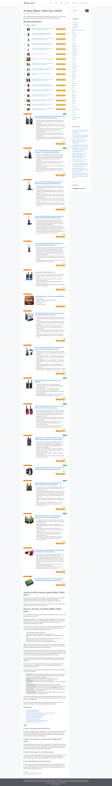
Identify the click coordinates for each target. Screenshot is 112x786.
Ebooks (74, 48)
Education (74, 49)
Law (73, 87)
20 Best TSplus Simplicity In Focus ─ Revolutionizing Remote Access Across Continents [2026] (80, 165)
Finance (74, 57)
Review (56, 2)
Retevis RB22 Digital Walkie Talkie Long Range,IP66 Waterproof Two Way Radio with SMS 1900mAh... (48, 151)
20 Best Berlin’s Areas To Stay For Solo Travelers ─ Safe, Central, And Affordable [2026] (80, 150)
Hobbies (74, 77)
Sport (73, 103)
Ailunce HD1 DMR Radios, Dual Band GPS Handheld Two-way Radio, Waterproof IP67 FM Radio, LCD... (49, 244)
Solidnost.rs (58, 784)
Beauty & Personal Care (77, 30)
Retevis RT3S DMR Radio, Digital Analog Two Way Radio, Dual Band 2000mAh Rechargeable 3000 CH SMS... (49, 217)
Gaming (74, 71)
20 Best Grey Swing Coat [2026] (31, 774)
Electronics (74, 51)
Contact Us (67, 2)
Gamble (74, 65)
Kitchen (74, 85)
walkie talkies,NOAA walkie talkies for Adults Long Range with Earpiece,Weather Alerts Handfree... (49, 314)
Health (73, 75)
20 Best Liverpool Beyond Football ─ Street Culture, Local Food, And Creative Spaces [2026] (80, 136)
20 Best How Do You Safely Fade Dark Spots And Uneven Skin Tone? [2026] (80, 131)
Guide (73, 73)
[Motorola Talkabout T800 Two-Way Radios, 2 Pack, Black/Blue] (28, 74)
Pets (73, 93)
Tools (73, 113)
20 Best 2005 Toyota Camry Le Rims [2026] (33, 772)
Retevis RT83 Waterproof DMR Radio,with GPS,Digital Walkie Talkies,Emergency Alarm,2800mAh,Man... (48, 182)
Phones (74, 95)
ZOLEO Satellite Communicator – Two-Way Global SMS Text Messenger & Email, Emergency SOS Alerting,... (49, 579)
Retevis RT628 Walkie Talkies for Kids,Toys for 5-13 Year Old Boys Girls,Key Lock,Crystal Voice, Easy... (49, 407)
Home (51, 2)
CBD (73, 42)
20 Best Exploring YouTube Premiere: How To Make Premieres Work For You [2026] (80, 170)
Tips (73, 111)
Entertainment (75, 53)
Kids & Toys (75, 83)
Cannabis (74, 36)
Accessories (75, 22)
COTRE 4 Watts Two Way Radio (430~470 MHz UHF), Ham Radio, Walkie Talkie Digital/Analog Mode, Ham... (49, 348)
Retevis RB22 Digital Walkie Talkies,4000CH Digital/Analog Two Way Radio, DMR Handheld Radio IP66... (50, 117)
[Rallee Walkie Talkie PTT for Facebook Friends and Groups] (28, 59)
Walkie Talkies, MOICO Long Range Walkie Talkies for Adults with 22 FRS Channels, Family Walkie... (48, 483)
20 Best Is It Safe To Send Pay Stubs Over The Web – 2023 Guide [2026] (79, 141)
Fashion (74, 55)
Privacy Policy (74, 2)
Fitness (74, 59)
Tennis (73, 107)
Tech (73, 105)
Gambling (74, 67)
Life (73, 89)
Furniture (74, 63)
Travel (73, 115)
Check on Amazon (61, 28)
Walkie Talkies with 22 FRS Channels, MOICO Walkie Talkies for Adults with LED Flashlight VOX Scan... (48, 516)
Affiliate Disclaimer (84, 2)
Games (74, 69)
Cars (73, 38)
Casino (74, 40)
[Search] (87, 10)
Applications (75, 24)
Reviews (26, 771)
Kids (73, 81)
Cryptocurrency (75, 46)
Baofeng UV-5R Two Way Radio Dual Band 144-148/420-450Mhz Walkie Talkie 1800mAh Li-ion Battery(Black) (49, 438)
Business (74, 34)
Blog (61, 2)
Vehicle (74, 119)
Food (73, 61)
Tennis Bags (75, 109)
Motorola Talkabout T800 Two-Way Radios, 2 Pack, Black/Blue (48, 381)
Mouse (73, 91)
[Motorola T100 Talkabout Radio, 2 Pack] (28, 54)
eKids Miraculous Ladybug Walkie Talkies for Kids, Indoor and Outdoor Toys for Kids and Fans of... (49, 551)
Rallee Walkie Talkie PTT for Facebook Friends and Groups (43, 58)
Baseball (74, 28)
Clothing (74, 44)
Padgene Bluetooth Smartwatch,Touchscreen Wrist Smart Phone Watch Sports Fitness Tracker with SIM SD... (49, 468)
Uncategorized (75, 117)
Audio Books (75, 26)
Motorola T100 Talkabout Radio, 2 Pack (39, 53)
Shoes (73, 101)
